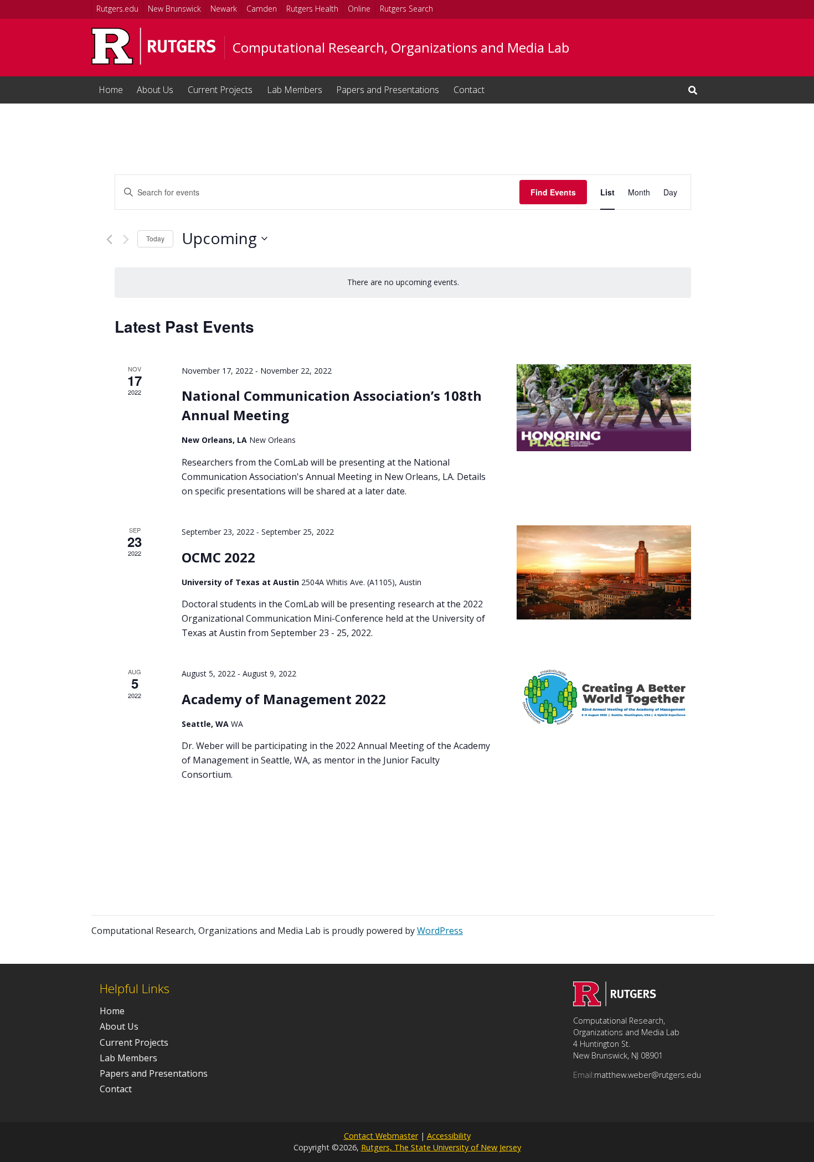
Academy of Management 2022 (284, 699)
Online (359, 8)
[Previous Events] (109, 239)
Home (111, 90)
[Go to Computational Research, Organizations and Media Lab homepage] (614, 1003)
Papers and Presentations (387, 90)
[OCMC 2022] (604, 572)
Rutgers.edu (117, 8)
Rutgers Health (312, 8)
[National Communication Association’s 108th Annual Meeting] (604, 408)
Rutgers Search (406, 8)
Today (155, 238)
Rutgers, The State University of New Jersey (441, 1147)
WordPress (440, 931)
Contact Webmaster (381, 1135)
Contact (469, 90)
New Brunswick (174, 8)
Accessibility (449, 1135)
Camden (261, 8)
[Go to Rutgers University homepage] (153, 46)
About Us (155, 90)
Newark (223, 8)
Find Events (553, 192)
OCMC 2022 (218, 557)
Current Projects (220, 90)
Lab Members (294, 90)
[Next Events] (126, 239)
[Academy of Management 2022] (604, 698)
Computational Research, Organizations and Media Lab (401, 47)
